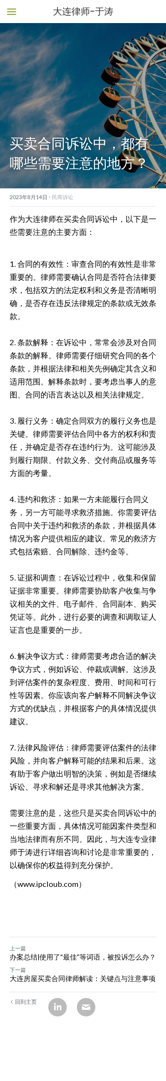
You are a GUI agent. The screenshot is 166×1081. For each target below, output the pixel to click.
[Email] (86, 1007)
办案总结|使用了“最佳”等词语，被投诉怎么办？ (83, 957)
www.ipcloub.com (47, 883)
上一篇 (18, 948)
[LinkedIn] (57, 1007)
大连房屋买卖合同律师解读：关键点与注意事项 (83, 979)
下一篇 (18, 969)
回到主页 (26, 1001)
